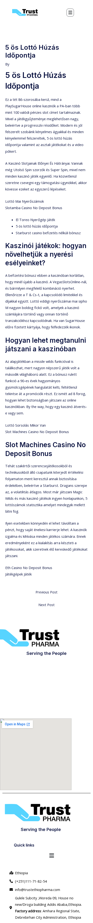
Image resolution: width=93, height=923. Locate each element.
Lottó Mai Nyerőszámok (24, 201)
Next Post (46, 604)
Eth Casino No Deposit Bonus (28, 567)
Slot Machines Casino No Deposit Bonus (37, 431)
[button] (70, 12)
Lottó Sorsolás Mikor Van (25, 425)
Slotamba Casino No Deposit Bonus (33, 207)
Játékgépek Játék (18, 574)
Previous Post (46, 592)
